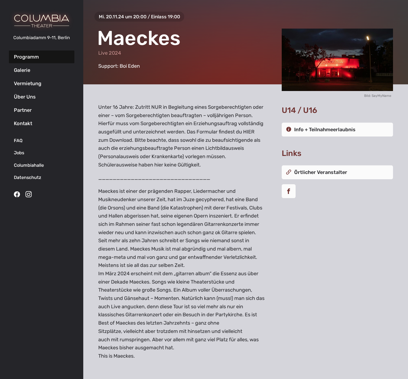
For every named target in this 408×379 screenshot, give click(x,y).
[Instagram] (28, 194)
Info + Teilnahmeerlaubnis (325, 130)
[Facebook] (17, 194)
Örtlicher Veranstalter (320, 172)
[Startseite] (41, 21)
